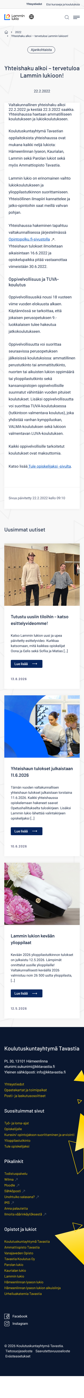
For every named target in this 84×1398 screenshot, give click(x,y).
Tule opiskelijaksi (17, 1146)
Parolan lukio (13, 1265)
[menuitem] (36, 4)
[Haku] (66, 17)
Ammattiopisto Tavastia (22, 1247)
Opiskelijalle (13, 1129)
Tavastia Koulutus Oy (19, 1259)
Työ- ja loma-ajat (16, 1123)
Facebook (19, 1316)
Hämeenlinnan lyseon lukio (23, 1282)
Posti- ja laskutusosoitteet (25, 1096)
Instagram (20, 1323)
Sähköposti (12, 1191)
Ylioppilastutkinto (17, 1141)
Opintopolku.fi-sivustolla (29, 239)
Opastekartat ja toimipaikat (25, 1090)
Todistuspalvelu (15, 1174)
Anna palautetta (16, 1208)
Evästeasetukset (17, 1356)
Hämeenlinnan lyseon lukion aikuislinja (32, 1288)
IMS (7, 1203)
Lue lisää (21, 664)
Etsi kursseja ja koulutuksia (63, 5)
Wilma (9, 1179)
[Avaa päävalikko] (76, 17)
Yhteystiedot (34, 4)
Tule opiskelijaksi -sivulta (49, 466)
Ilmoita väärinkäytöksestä (23, 1214)
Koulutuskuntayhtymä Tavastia (27, 1241)
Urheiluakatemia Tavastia (23, 1294)
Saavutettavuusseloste (53, 1351)
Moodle (9, 1185)
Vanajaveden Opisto (18, 1253)
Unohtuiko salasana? (19, 1197)
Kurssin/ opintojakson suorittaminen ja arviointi (39, 1135)
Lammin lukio (14, 1276)
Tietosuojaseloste (19, 1351)
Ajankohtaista (41, 49)
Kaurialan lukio (15, 1270)
